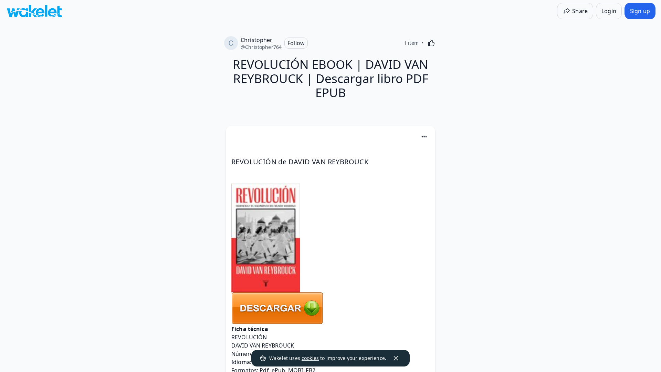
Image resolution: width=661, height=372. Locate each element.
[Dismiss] (395, 358)
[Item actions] (424, 136)
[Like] (431, 43)
